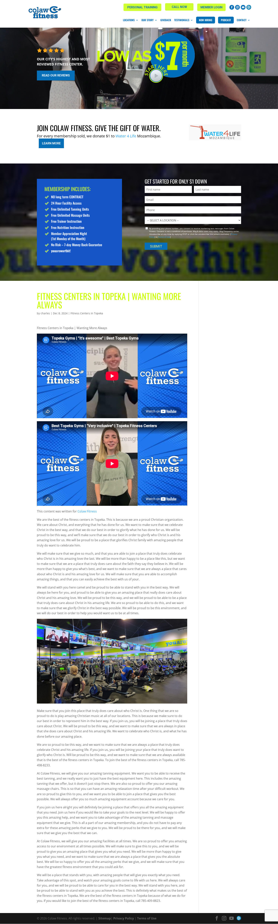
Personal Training (142, 7)
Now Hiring (205, 20)
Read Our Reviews (56, 75)
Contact (241, 20)
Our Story (147, 20)
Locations (129, 20)
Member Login (211, 7)
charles (45, 313)
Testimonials (181, 20)
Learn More (51, 143)
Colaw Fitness (87, 511)
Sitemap (104, 918)
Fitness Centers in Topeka (87, 313)
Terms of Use (164, 237)
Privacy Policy (123, 918)
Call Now (179, 7)
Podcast (226, 20)
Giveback (165, 20)
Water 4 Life (126, 136)
